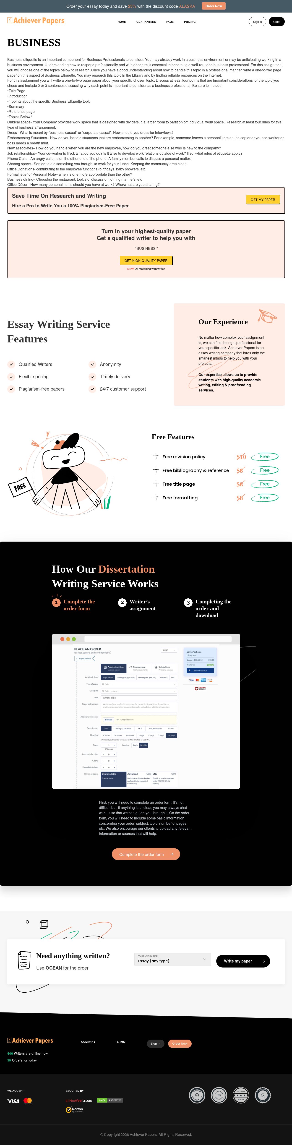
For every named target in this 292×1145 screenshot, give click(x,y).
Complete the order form (79, 605)
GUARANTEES (146, 22)
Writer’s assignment (143, 605)
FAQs (170, 22)
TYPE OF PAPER (148, 956)
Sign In (257, 21)
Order (276, 21)
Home (122, 22)
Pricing (190, 22)
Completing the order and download (214, 608)
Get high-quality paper (146, 260)
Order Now (180, 1043)
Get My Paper (263, 199)
